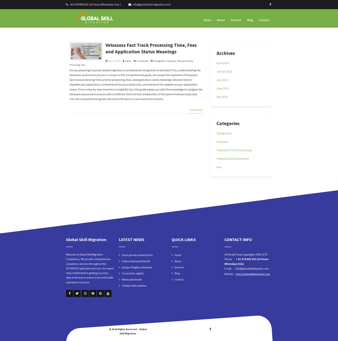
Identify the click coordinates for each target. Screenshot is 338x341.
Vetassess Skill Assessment (233, 158)
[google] (100, 293)
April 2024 (223, 63)
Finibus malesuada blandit (136, 261)
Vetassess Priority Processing (234, 150)
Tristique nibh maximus (134, 285)
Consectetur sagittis (133, 273)
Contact (264, 20)
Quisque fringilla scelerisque (137, 267)
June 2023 (223, 88)
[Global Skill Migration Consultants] (90, 18)
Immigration (160, 60)
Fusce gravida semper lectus (137, 255)
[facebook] (270, 4)
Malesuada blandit (132, 279)
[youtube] (107, 293)
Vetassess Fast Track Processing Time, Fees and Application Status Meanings (151, 48)
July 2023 (222, 80)
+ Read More (196, 110)
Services (236, 20)
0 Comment (142, 60)
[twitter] (77, 293)
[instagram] (85, 293)
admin (128, 60)
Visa (83, 64)
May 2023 (222, 97)
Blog (250, 20)
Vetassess (171, 60)
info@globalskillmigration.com (152, 4)
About (221, 20)
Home (207, 20)
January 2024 (224, 71)
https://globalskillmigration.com (253, 274)
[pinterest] (92, 293)
